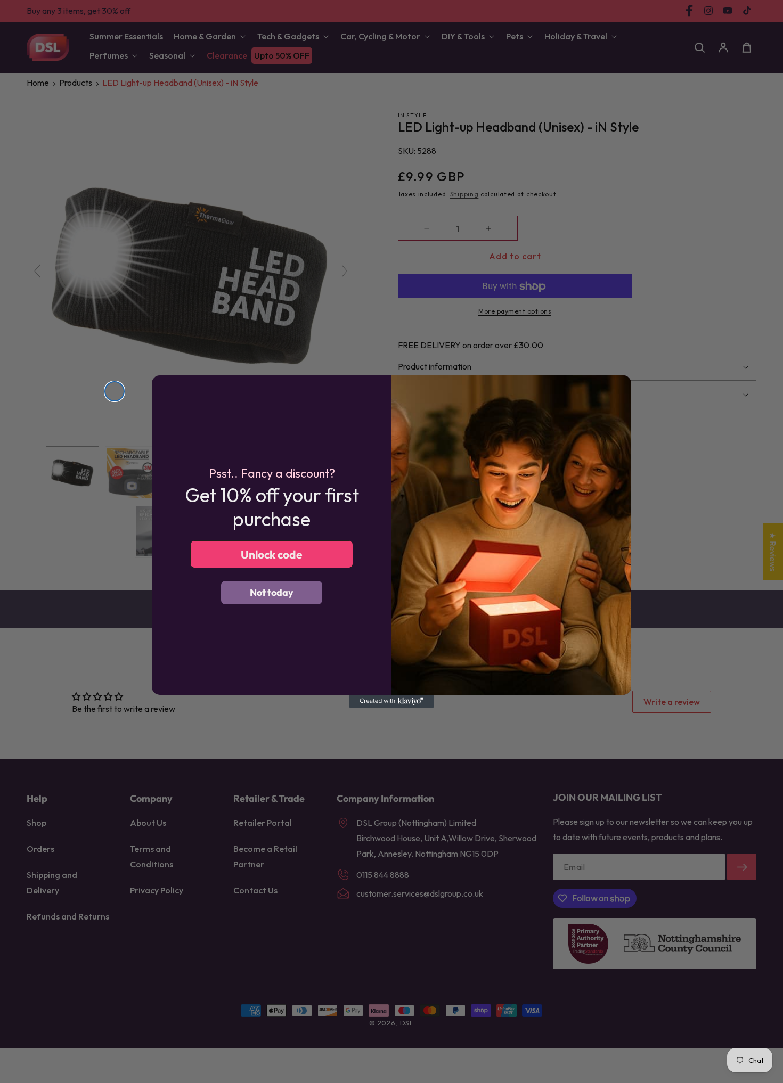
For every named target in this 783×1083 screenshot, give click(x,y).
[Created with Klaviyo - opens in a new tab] (391, 701)
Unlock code (272, 554)
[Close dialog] (114, 391)
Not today (271, 592)
